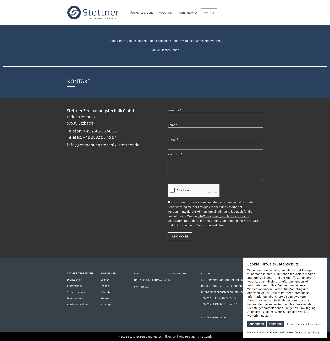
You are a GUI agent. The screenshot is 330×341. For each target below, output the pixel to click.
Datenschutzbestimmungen (152, 280)
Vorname (174, 110)
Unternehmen (188, 12)
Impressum (141, 286)
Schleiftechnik (76, 292)
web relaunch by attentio (196, 336)
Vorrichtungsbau (77, 304)
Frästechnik (74, 285)
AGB (136, 273)
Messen (105, 298)
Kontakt (209, 12)
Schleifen (106, 292)
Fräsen (105, 285)
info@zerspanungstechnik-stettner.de (103, 145)
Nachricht (175, 154)
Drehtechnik (74, 279)
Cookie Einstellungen (165, 50)
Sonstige (106, 304)
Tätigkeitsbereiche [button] (141, 12)
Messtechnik (75, 298)
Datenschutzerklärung (211, 225)
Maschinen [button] (166, 12)
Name (172, 125)
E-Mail (173, 139)
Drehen (105, 279)
